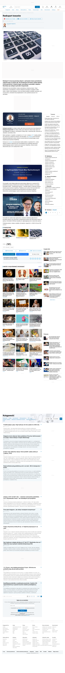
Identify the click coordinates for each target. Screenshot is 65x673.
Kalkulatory (49, 156)
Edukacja (53, 9)
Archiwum (53, 640)
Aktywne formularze (51, 176)
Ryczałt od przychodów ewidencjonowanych (49, 196)
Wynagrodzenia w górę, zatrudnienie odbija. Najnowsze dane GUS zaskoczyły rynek (53, 148)
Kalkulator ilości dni (48, 172)
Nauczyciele (15, 641)
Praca (23, 631)
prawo (11, 142)
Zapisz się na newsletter (37, 250)
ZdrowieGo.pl (54, 639)
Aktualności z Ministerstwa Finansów (18, 419)
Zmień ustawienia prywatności (22, 651)
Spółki (33, 628)
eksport (12, 247)
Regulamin (32, 651)
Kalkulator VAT (47, 169)
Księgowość (8, 9)
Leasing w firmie (35, 631)
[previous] (27, 596)
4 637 (38, 596)
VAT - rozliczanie (6, 247)
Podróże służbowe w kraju (46, 639)
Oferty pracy (54, 646)
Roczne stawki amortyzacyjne (50, 198)
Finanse (53, 629)
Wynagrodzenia (15, 628)
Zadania (4, 641)
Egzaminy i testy (15, 642)
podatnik (30, 136)
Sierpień (55, 210)
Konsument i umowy (26, 629)
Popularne (48, 116)
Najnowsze (53, 116)
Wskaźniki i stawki (45, 637)
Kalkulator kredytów (48, 168)
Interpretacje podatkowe (49, 204)
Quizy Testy (47, 202)
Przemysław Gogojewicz (11, 23)
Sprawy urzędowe (25, 630)
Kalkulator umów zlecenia (49, 163)
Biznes (17, 9)
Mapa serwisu (55, 651)
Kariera (37, 651)
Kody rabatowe (54, 641)
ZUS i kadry (30, 418)
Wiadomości (5, 418)
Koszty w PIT (47, 193)
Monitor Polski (25, 640)
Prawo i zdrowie (25, 634)
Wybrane (58, 116)
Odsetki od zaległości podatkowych (51, 171)
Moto (42, 9)
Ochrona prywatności (11, 651)
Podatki (14, 12)
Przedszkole (15, 639)
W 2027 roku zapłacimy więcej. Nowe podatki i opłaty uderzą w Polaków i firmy (52, 125)
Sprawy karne (25, 628)
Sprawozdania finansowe (46, 631)
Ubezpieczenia (15, 629)
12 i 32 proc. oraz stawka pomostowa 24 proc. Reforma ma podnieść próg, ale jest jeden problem (52, 133)
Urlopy (14, 630)
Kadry (13, 9)
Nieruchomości (47, 9)
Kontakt (44, 651)
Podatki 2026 (47, 249)
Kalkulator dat (47, 174)
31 (46, 212)
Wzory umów (54, 642)
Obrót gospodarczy (23, 418)
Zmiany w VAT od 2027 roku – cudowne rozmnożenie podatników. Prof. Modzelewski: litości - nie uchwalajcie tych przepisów (52, 131)
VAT (17, 12)
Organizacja (5, 639)
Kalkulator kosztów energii (50, 166)
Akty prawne (25, 637)
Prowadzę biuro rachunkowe (47, 628)
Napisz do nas (23, 250)
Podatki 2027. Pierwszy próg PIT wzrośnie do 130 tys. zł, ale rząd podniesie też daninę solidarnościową (52, 145)
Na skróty (54, 637)
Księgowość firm (6, 625)
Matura (14, 645)
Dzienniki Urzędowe (26, 641)
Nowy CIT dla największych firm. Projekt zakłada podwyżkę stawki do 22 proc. (52, 151)
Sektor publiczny (24, 9)
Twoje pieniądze (36, 9)
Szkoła (14, 640)
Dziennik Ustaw (25, 639)
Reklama (49, 651)
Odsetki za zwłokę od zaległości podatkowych (51, 190)
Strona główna (5, 12)
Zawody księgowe (6, 631)
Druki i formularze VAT (49, 182)
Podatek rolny (47, 199)
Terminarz (49, 210)
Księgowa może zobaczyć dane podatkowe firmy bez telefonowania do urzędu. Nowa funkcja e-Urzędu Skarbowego (52, 122)
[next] (41, 596)
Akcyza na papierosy (49, 201)
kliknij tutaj (28, 615)
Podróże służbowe (45, 642)
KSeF (58, 9)
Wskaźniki (49, 186)
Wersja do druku (10, 250)
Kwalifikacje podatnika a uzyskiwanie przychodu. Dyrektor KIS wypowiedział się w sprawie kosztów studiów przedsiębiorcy (53, 136)
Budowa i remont (55, 630)
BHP (13, 631)
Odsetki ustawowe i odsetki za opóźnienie (52, 187)
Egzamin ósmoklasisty (16, 646)
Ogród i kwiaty (54, 631)
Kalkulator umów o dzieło (49, 165)
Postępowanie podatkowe (49, 179)
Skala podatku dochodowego (47, 645)
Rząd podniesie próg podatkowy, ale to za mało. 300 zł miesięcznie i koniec (52, 128)
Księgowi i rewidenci (6, 419)
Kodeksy (24, 645)
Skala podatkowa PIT (49, 192)
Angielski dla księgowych (30, 419)
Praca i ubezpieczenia (36, 629)
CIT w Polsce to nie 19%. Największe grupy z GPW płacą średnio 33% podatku (52, 139)
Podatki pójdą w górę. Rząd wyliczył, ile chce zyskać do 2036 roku (52, 119)
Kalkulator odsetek (35, 642)
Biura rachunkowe (45, 625)
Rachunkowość (48, 177)
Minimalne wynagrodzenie (46, 640)
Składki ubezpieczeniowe (46, 641)
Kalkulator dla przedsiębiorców (50, 160)
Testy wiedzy (15, 647)
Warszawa (28, 172)
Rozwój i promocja (6, 642)
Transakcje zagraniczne (22, 12)
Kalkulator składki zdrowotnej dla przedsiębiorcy (51, 158)
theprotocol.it (54, 645)
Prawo (30, 9)
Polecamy (46, 334)
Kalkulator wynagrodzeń (49, 162)
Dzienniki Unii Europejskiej (27, 642)
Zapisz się (22, 610)
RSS (41, 651)
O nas (4, 651)
